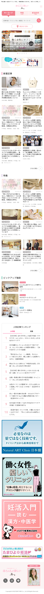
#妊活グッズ (26, 102)
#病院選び (9, 128)
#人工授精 (33, 130)
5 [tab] (26, 53)
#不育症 (4, 128)
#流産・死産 (16, 128)
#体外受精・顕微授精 (7, 100)
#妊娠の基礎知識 (27, 263)
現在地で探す (23, 26)
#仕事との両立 (26, 159)
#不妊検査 (33, 132)
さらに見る (33, 168)
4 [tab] (24, 53)
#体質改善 (4, 263)
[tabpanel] (22, 41)
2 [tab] (19, 53)
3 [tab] (22, 53)
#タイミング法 (26, 130)
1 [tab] (17, 53)
